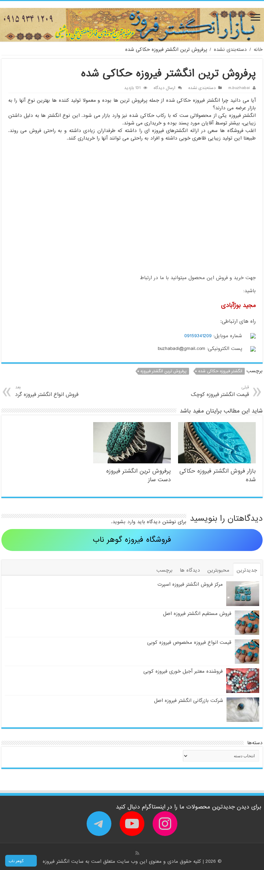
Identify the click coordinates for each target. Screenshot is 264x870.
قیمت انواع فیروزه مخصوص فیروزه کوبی (189, 642)
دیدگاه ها (190, 570)
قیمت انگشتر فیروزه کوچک (220, 391)
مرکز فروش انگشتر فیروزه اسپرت (190, 584)
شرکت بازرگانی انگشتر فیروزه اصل (188, 700)
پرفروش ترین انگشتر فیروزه (164, 371)
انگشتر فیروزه (57, 861)
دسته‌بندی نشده (230, 49)
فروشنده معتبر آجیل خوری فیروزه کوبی (183, 671)
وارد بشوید (123, 522)
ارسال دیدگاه (164, 88)
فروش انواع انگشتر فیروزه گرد (46, 391)
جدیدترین (246, 570)
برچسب (164, 570)
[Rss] (137, 853)
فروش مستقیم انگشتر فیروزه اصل (197, 613)
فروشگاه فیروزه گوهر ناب (132, 540)
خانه (258, 49)
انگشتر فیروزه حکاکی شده (220, 371)
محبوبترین (218, 570)
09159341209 (198, 336)
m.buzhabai (239, 88)
